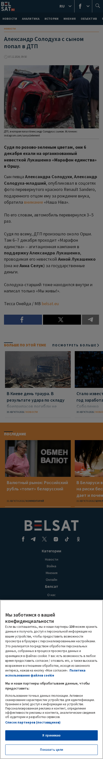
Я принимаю (51, 735)
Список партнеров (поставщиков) (32, 722)
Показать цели (51, 750)
